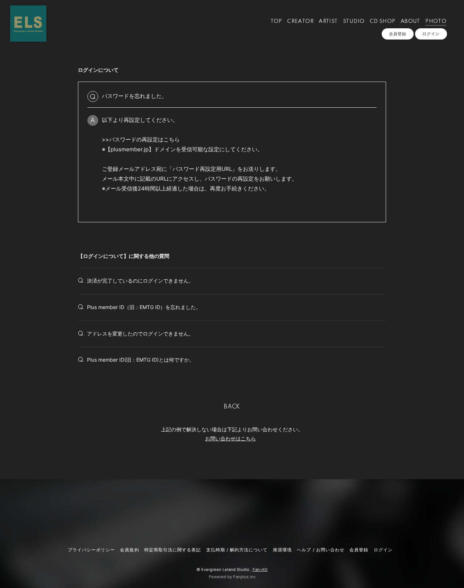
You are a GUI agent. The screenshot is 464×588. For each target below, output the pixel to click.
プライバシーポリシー (91, 549)
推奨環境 (282, 549)
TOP (276, 21)
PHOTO (435, 21)
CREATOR (300, 21)
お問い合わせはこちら (230, 438)
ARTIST (328, 21)
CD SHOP (382, 21)
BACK (232, 407)
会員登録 (397, 33)
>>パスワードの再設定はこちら (141, 139)
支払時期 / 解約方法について (237, 549)
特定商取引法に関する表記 (172, 549)
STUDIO (353, 21)
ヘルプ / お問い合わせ (320, 549)
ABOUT (410, 21)
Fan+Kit (260, 569)
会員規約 (129, 549)
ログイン (431, 33)
